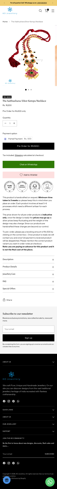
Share (9, 300)
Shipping (19, 155)
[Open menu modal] (53, 11)
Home (5, 21)
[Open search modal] (40, 11)
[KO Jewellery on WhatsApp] (18, 401)
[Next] (52, 3)
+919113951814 (42, 3)
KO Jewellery (20, 474)
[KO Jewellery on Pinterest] (13, 401)
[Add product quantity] (14, 123)
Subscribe (49, 454)
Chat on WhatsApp (28, 164)
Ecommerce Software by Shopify (14, 478)
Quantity (7, 117)
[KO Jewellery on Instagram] (9, 401)
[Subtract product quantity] (5, 123)
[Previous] (4, 3)
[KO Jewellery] (10, 10)
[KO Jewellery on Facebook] (4, 401)
